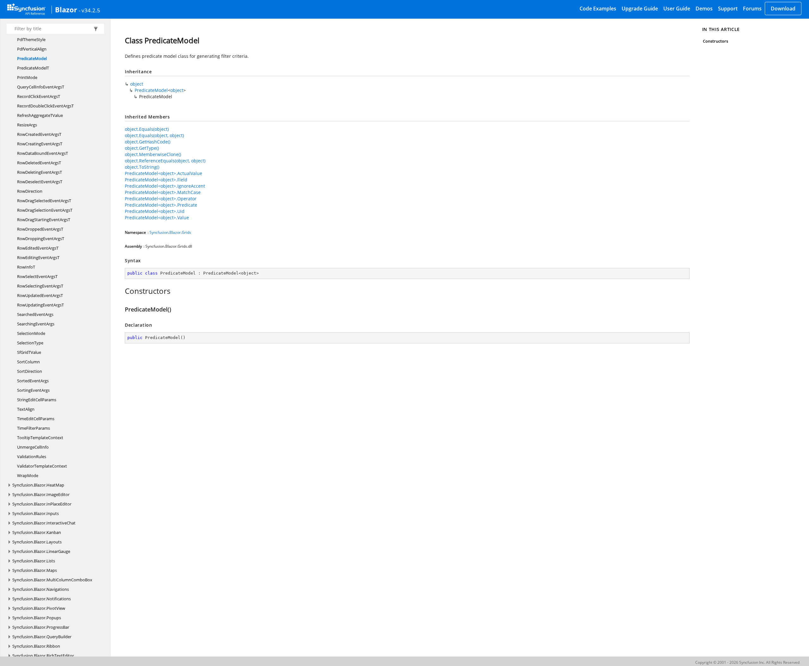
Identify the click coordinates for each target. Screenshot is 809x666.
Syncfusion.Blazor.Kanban (36, 532)
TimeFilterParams (33, 428)
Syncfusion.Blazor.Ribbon (36, 646)
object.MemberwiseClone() (153, 154)
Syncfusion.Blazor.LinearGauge (41, 551)
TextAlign (25, 409)
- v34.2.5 (89, 10)
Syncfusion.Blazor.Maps (34, 570)
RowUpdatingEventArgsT (40, 305)
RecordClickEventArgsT (38, 96)
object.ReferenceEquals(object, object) (165, 161)
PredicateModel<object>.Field (156, 180)
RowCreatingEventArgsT (39, 144)
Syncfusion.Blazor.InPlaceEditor (41, 504)
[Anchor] (121, 291)
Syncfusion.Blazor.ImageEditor (41, 494)
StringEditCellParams (36, 400)
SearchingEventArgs (35, 324)
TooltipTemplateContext (40, 437)
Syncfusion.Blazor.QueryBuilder (41, 636)
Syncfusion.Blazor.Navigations (40, 589)
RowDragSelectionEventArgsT (44, 210)
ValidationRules (31, 456)
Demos (704, 8)
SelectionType (30, 343)
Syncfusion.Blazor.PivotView (38, 608)
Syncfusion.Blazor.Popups (36, 618)
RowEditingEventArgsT (38, 257)
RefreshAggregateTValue (40, 115)
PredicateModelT (33, 68)
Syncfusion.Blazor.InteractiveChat (44, 523)
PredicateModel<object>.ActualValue (163, 173)
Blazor (66, 9)
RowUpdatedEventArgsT (40, 295)
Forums (752, 8)
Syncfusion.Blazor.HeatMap (38, 485)
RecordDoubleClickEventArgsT (45, 106)
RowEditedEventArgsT (37, 248)
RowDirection (29, 191)
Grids (186, 232)
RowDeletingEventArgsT (39, 172)
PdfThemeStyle (31, 39)
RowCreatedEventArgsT (39, 134)
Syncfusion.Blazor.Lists (33, 561)
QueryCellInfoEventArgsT (40, 87)
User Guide (676, 8)
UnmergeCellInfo (33, 447)
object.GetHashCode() (147, 142)
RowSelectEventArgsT (37, 276)
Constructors (715, 41)
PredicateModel (32, 58)
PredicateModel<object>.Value (157, 218)
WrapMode (27, 475)
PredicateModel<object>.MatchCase (163, 192)
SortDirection (29, 371)
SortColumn (28, 362)
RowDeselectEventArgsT (39, 182)
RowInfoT (26, 267)
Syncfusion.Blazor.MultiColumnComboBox (52, 580)
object (136, 84)
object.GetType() (142, 148)
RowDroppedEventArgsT (40, 229)
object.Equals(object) (147, 129)
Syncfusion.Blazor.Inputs (35, 513)
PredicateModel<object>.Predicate (161, 205)
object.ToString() (142, 167)
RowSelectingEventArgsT (40, 286)
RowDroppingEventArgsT (40, 238)
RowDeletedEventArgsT (39, 163)
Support (728, 8)
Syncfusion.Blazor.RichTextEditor (43, 655)
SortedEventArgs (33, 381)
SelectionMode (31, 333)
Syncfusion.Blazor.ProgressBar (40, 627)
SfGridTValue (29, 352)
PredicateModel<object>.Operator (161, 199)
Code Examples (598, 8)
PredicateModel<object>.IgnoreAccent (165, 186)
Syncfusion (158, 232)
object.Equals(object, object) (154, 135)
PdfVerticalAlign (31, 49)
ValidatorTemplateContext (42, 466)
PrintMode (27, 77)
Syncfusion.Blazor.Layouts (37, 542)
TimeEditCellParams (35, 418)
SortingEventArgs (33, 390)
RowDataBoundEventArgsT (42, 153)
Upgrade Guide (640, 8)
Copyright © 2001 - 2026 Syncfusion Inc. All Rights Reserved (747, 662)
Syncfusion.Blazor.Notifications (41, 599)
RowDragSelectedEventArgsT (44, 200)
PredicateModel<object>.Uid (155, 211)
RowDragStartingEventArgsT (43, 219)
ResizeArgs (27, 125)
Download (783, 8)
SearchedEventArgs (35, 314)
